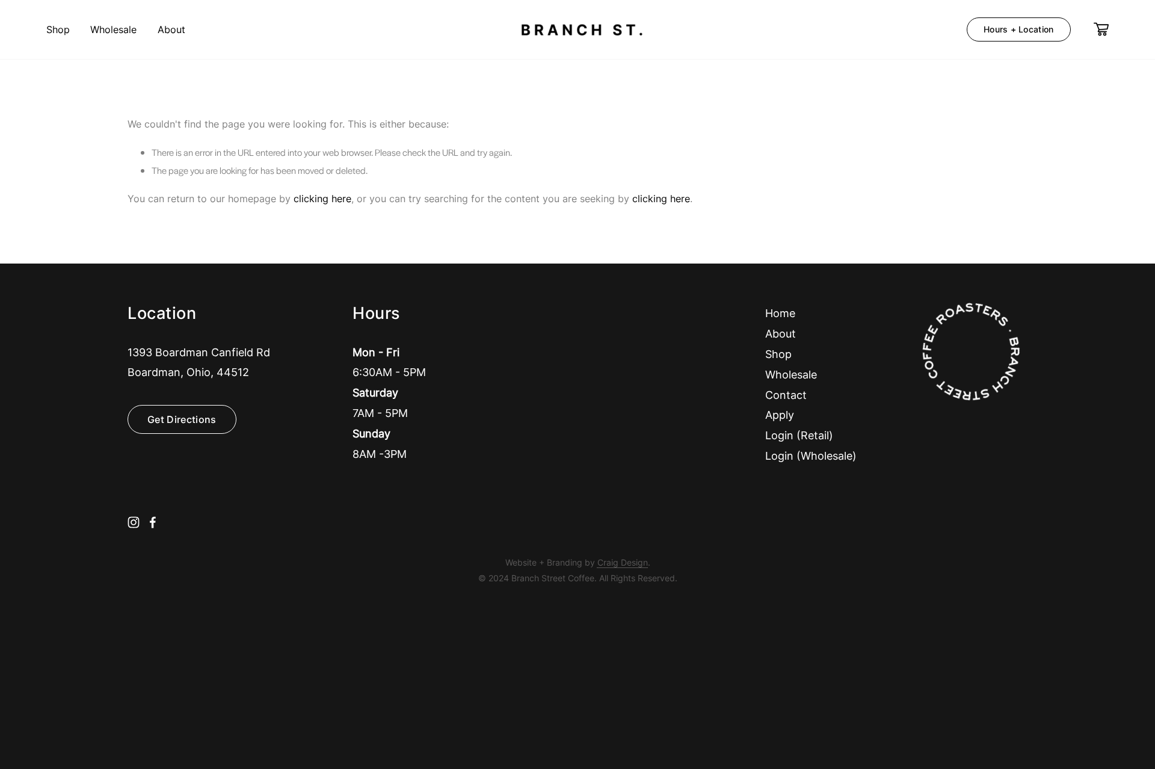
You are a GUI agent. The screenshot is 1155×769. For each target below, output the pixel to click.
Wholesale (113, 29)
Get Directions (181, 419)
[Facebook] (153, 522)
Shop (58, 29)
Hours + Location (1018, 29)
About (171, 29)
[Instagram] (134, 522)
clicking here (322, 199)
